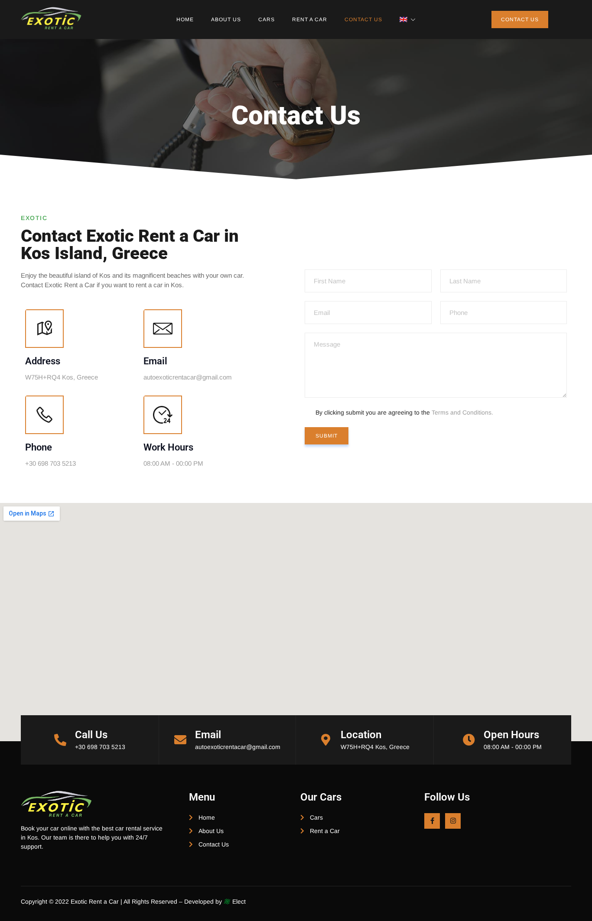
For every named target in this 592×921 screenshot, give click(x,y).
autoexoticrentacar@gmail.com (237, 746)
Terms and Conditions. (462, 412)
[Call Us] (60, 740)
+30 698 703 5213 (100, 746)
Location (361, 735)
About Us (226, 19)
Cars (266, 19)
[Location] (326, 740)
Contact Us (363, 19)
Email (208, 735)
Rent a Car (309, 19)
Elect (238, 901)
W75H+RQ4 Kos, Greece (375, 746)
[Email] (180, 740)
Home (185, 19)
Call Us (91, 735)
